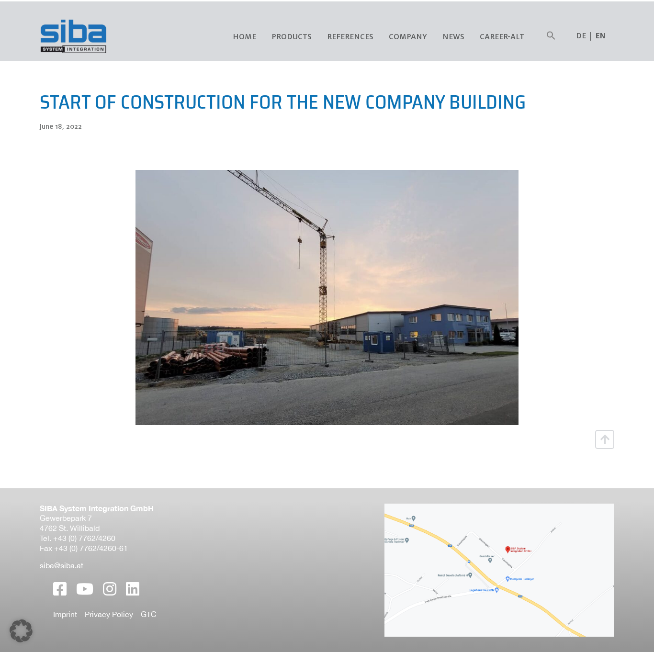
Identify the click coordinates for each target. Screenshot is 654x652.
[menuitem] (600, 36)
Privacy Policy (109, 614)
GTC (149, 614)
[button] (551, 36)
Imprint (65, 614)
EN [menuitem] (601, 36)
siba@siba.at (61, 565)
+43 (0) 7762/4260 (84, 538)
